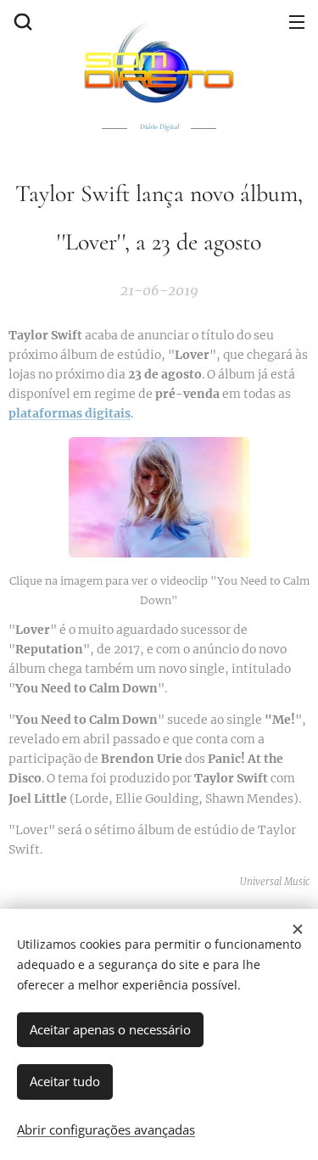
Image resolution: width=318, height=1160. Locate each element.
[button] (21, 21)
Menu (297, 21)
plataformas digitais (69, 413)
